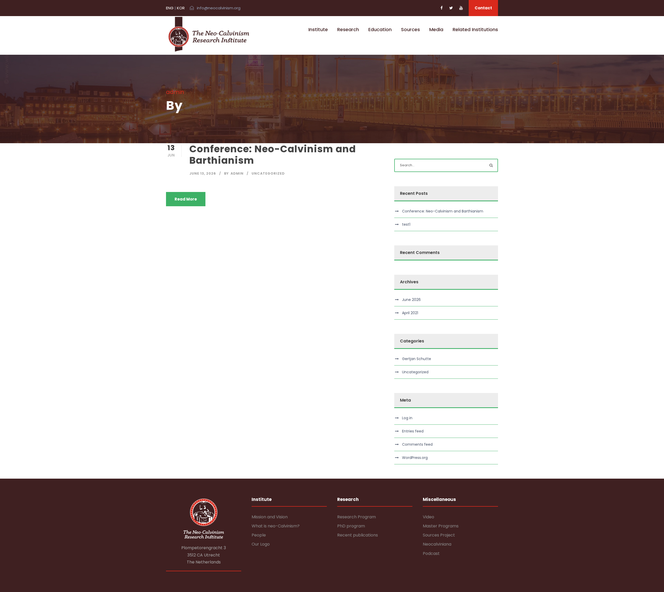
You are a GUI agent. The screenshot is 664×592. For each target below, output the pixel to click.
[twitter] (451, 8)
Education (380, 29)
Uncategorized (268, 173)
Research (348, 29)
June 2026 (411, 299)
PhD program (351, 526)
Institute (318, 29)
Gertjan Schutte (416, 358)
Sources (410, 29)
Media (436, 29)
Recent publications (357, 535)
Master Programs (441, 526)
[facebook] (441, 8)
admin (237, 173)
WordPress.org (415, 457)
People (259, 535)
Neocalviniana (437, 544)
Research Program (356, 517)
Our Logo (261, 544)
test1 (406, 224)
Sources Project (439, 535)
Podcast (431, 553)
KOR (181, 8)
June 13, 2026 (202, 173)
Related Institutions (475, 29)
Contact (483, 8)
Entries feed (413, 431)
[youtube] (461, 8)
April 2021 (410, 312)
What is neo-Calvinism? (276, 526)
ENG (170, 8)
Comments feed (417, 444)
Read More (186, 199)
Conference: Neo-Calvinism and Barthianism (272, 154)
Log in (407, 418)
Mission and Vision (270, 517)
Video (428, 517)
